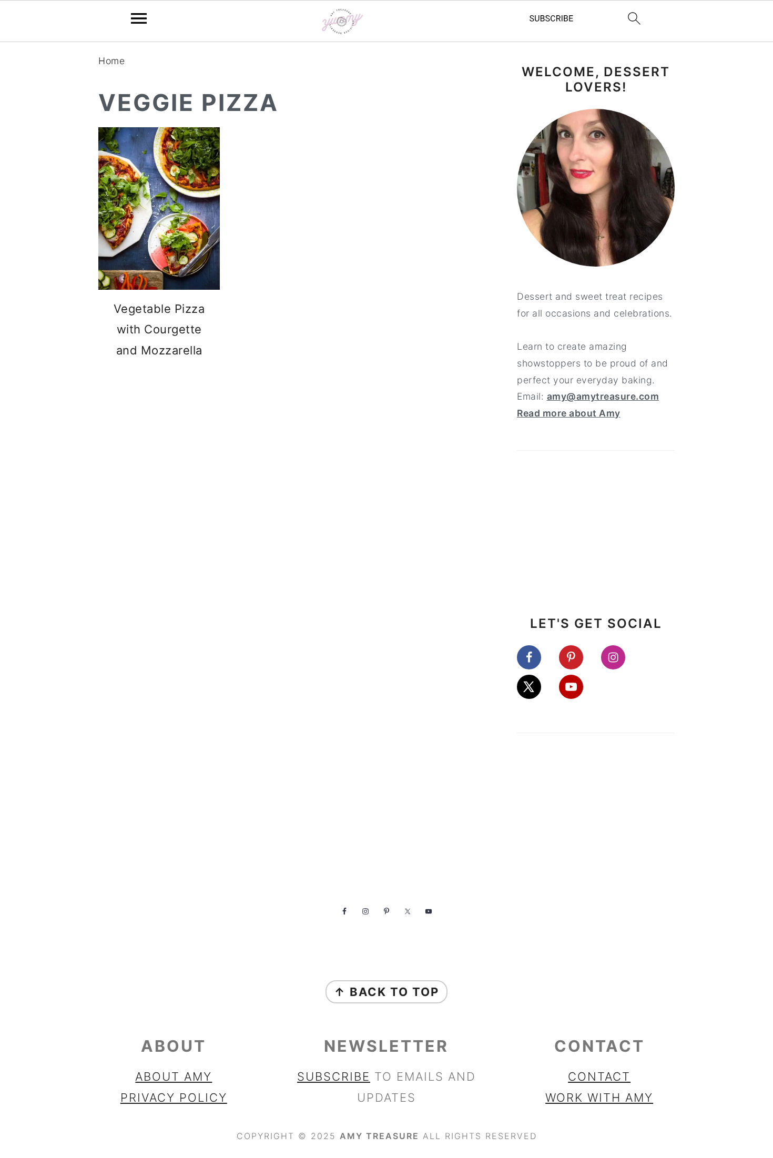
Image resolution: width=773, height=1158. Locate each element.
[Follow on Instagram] (620, 657)
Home (111, 60)
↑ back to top (386, 992)
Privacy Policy (173, 1097)
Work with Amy (599, 1097)
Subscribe (333, 1076)
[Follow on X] (536, 687)
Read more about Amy (569, 413)
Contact (599, 1076)
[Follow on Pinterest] (578, 657)
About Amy (173, 1076)
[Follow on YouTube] (578, 687)
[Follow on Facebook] (536, 657)
